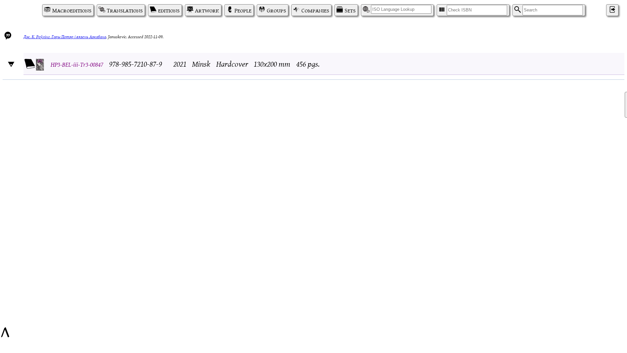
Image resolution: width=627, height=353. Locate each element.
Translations (125, 10)
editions (169, 10)
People (242, 10)
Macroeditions (71, 10)
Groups (276, 10)
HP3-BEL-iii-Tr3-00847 (77, 64)
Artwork (207, 10)
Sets (350, 10)
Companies (315, 10)
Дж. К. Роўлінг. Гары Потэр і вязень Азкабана (65, 36)
